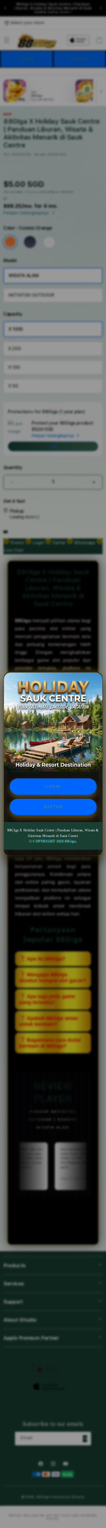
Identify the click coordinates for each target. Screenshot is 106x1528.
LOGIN (53, 786)
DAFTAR (53, 806)
